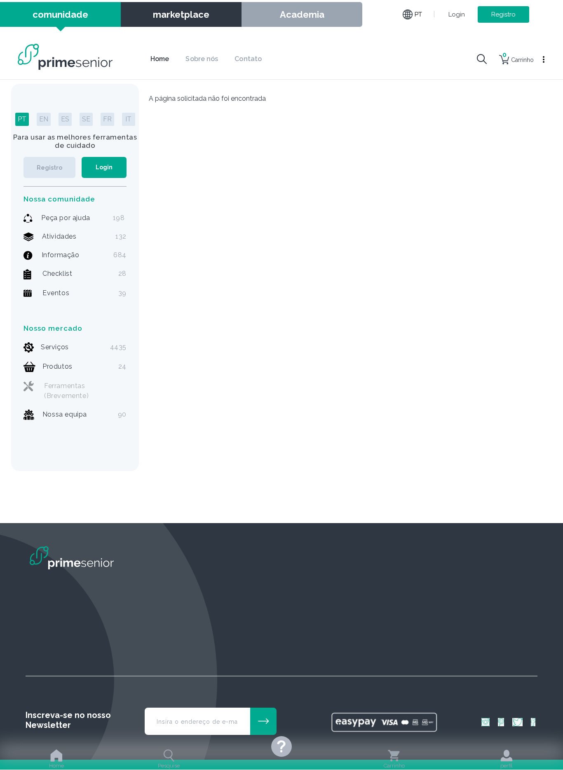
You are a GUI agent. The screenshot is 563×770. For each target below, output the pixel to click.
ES (65, 119)
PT (22, 119)
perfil (506, 766)
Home (159, 59)
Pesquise (169, 766)
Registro (503, 14)
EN (43, 119)
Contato (248, 59)
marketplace (181, 14)
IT (128, 119)
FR (107, 119)
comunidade (60, 14)
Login (456, 14)
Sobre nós (201, 59)
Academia (302, 14)
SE (86, 119)
